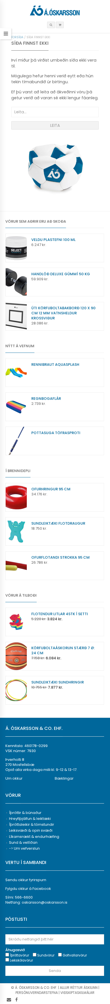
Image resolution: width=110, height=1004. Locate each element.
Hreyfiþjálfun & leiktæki (30, 818)
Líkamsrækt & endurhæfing (34, 836)
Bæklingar (64, 778)
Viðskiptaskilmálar (77, 992)
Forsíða (17, 37)
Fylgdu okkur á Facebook (28, 888)
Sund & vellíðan (23, 842)
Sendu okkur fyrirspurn (25, 880)
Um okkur (14, 778)
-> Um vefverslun (24, 848)
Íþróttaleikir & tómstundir (31, 824)
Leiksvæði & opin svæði (30, 830)
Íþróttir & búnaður (25, 812)
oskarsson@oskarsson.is (44, 902)
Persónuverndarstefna (37, 992)
